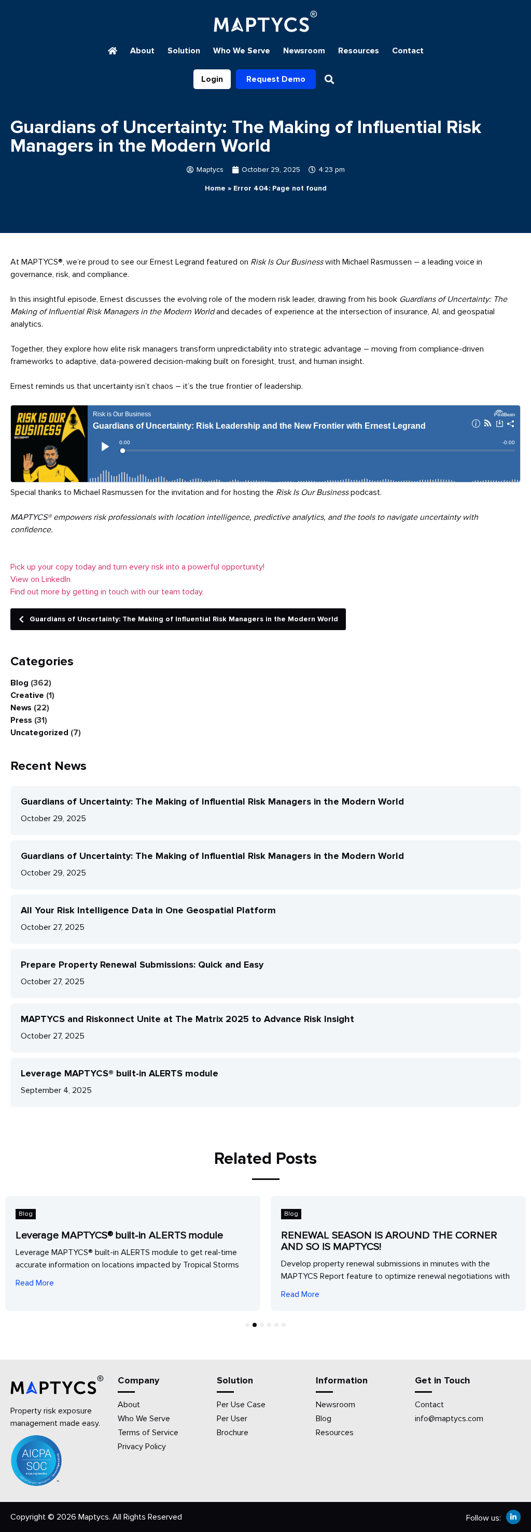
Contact (408, 51)
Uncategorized (39, 732)
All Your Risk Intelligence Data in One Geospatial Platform (148, 910)
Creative (27, 695)
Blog (19, 683)
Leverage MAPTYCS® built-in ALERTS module (119, 1073)
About (142, 51)
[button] (329, 78)
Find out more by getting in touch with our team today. (107, 592)
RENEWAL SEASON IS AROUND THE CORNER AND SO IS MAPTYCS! (389, 1241)
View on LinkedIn (40, 579)
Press (21, 720)
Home (215, 188)
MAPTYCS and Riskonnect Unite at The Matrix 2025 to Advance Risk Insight (187, 1019)
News (21, 708)
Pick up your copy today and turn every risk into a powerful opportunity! (137, 567)
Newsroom (304, 51)
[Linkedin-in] (513, 1517)
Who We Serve (241, 51)
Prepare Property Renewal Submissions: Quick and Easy (142, 964)
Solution (183, 51)
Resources (358, 51)
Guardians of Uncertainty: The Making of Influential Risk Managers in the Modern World (184, 619)
